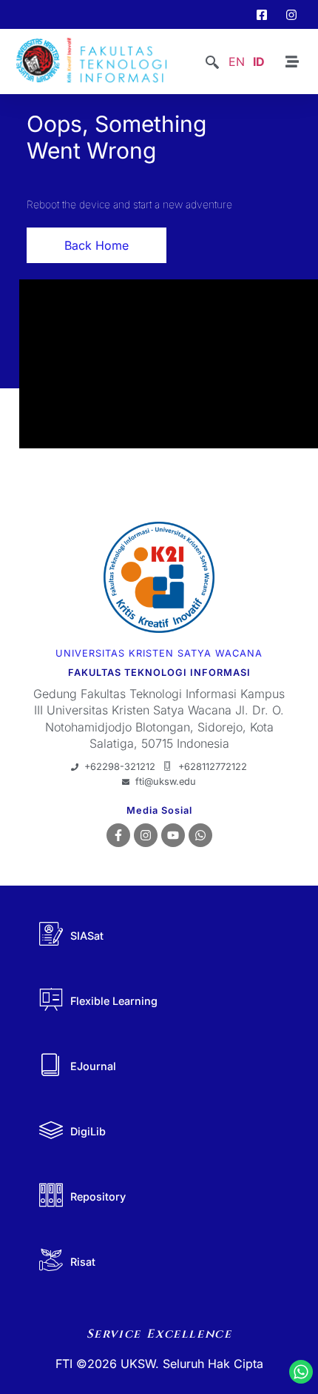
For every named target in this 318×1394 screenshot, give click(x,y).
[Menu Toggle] (292, 61)
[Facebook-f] (118, 835)
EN (237, 61)
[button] (212, 63)
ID (259, 61)
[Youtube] (173, 835)
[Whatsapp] (200, 835)
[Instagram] (146, 835)
